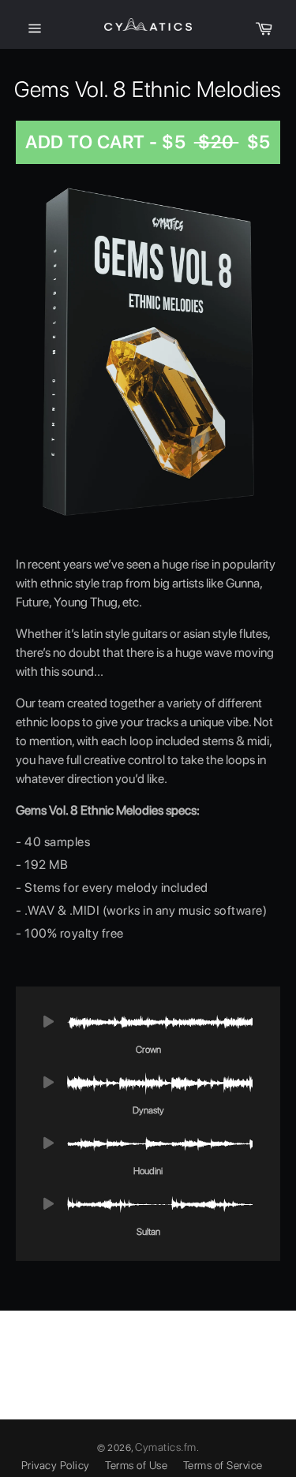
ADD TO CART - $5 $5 (148, 142)
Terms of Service (223, 1465)
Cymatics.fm (166, 1447)
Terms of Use (136, 1465)
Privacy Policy (55, 1465)
